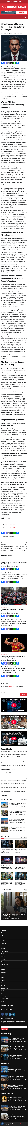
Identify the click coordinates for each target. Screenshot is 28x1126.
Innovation (3, 972)
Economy (3, 948)
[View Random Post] (22, 17)
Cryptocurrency (4, 943)
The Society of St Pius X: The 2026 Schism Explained (20, 851)
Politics (2, 980)
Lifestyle (3, 975)
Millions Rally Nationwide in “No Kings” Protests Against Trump (13, 610)
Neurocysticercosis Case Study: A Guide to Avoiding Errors (7, 851)
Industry (3, 969)
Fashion (3, 953)
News (2, 977)
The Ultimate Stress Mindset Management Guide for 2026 (20, 883)
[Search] (25, 17)
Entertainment (4, 951)
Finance (3, 959)
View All (23, 799)
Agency (3, 932)
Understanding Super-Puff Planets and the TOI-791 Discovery (20, 867)
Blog (2, 935)
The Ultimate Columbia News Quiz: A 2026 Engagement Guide (17, 812)
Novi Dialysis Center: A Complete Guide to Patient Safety (14, 751)
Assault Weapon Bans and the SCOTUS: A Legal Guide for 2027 (16, 1115)
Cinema (3, 940)
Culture (2, 946)
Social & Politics (4, 988)
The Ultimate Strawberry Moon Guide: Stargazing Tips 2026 (16, 820)
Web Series (3, 1001)
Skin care (3, 985)
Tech (2, 993)
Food (2, 961)
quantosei (20, 33)
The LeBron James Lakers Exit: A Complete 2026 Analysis (16, 1098)
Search (3, 692)
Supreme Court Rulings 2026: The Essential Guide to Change (16, 1107)
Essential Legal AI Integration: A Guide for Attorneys (16, 1085)
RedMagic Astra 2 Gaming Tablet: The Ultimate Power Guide (6, 867)
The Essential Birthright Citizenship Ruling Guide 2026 (13, 754)
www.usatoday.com (10, 527)
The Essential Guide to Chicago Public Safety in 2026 (16, 1077)
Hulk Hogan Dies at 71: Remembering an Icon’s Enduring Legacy (13, 657)
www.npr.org (8, 522)
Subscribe (4, 1029)
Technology (3, 996)
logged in (10, 686)
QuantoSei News (14, 7)
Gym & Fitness (4, 964)
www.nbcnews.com (10, 524)
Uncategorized (10, 536)
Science (3, 982)
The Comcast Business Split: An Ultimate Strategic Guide (16, 1068)
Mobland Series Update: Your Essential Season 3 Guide (15, 1056)
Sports (2, 990)
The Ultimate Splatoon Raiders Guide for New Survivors (6, 883)
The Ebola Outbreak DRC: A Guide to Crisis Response (13, 765)
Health (2, 967)
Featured (3, 956)
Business (3, 938)
